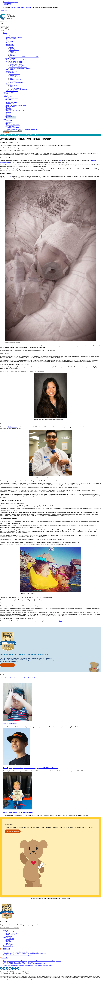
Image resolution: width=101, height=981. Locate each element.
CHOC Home (3, 10)
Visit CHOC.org (7, 937)
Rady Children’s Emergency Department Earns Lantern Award (20, 952)
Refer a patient (10, 934)
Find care (5, 930)
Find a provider (10, 932)
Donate (8, 940)
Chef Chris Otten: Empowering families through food (17, 955)
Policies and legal (8, 946)
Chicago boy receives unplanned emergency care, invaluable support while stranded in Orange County (32, 961)
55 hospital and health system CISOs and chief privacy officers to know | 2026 (24, 953)
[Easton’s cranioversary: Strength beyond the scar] (17, 809)
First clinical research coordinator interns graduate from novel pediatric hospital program (27, 965)
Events (8, 943)
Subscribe (6, 132)
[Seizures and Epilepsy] (17, 720)
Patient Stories (34, 677)
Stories (40, 677)
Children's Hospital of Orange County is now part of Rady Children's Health (19, 135)
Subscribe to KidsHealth (13, 831)
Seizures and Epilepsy (9, 723)
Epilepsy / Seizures (4, 677)
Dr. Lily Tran (8, 176)
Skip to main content (9, 3)
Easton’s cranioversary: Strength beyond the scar (18, 812)
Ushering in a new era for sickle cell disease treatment (18, 962)
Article (22, 7)
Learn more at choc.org (7, 665)
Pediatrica (4, 958)
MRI (60, 160)
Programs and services (12, 933)
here (60, 621)
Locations (9, 936)
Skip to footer (6, 4)
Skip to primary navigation (10, 2)
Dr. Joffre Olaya (12, 427)
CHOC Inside (5, 949)
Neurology (28, 7)
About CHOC (10, 939)
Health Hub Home (15, 7)
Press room (9, 944)
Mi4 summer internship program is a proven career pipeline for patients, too (24, 963)
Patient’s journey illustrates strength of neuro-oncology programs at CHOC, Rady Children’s (30, 768)
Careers (8, 941)
